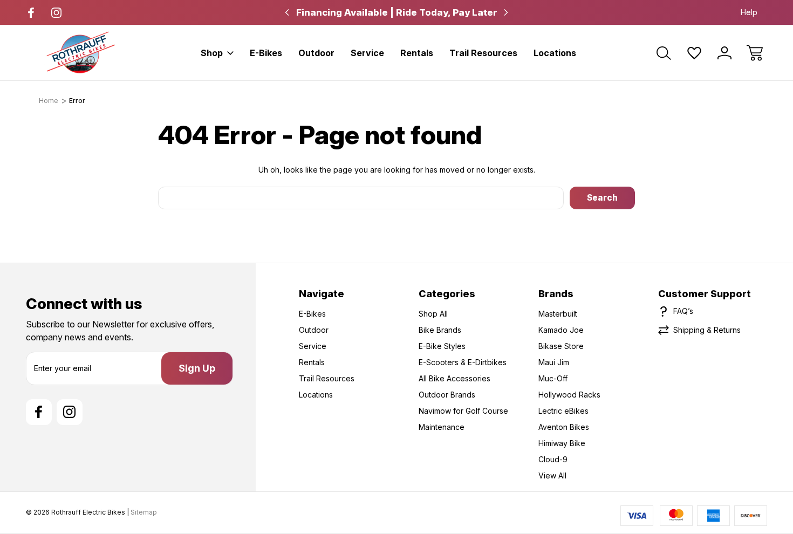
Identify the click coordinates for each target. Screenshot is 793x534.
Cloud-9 (553, 459)
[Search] (664, 52)
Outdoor (316, 52)
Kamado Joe (561, 329)
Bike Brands (440, 329)
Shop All (433, 313)
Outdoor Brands (447, 394)
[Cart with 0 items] (754, 52)
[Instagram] (56, 13)
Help (749, 12)
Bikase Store (561, 346)
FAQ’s (683, 311)
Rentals (416, 52)
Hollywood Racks (569, 394)
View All (552, 475)
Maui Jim (553, 362)
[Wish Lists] (694, 52)
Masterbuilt (557, 313)
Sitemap (144, 512)
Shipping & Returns (707, 329)
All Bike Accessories (454, 378)
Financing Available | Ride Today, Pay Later (396, 12)
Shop (212, 52)
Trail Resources (483, 52)
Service (367, 52)
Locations (555, 52)
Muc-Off (553, 378)
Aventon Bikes (563, 427)
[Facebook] (31, 13)
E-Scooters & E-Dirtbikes (463, 362)
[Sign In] (724, 52)
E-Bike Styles (442, 346)
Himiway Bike (561, 443)
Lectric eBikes (563, 410)
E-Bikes (266, 52)
